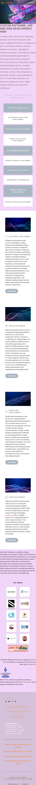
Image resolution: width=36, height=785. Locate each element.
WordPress (9, 515)
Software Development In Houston (18, 751)
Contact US (9, 698)
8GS (4, 779)
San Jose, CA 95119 (18, 718)
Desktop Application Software (18, 202)
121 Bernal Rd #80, (18, 716)
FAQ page (25, 682)
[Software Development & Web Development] (6, 2)
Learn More (12, 291)
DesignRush (31, 664)
